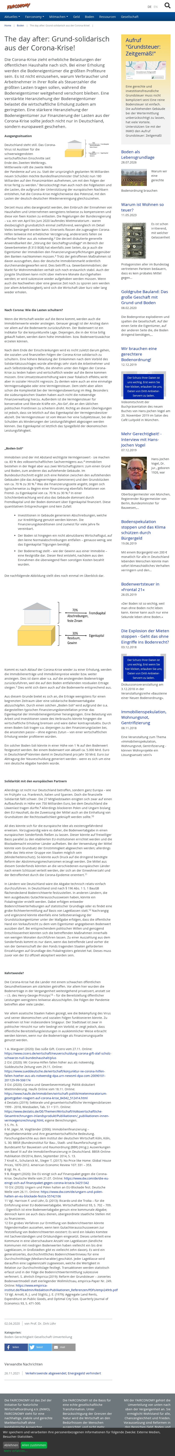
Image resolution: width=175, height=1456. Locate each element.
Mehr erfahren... (16, 1451)
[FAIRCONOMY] (58, 6)
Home (7, 25)
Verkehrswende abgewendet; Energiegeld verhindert (63, 1373)
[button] (16, 1347)
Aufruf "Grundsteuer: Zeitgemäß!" (143, 47)
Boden (20, 25)
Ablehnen (11, 1445)
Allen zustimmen (34, 1445)
